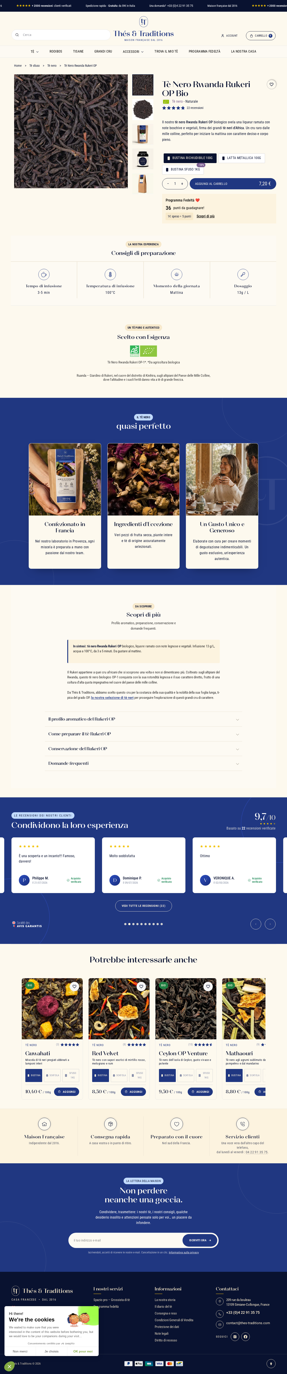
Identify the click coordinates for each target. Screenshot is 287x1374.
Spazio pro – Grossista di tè (111, 1300)
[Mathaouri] (252, 1008)
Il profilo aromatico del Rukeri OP (81, 719)
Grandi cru (103, 51)
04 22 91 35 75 (257, 1152)
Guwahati (37, 1053)
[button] (9, 1366)
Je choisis (52, 1351)
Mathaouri (239, 1053)
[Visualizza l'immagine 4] (142, 159)
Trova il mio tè (166, 51)
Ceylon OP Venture (183, 1053)
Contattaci (227, 1289)
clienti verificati (43, 5)
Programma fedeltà (204, 51)
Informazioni (168, 1289)
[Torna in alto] (271, 1363)
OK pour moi (83, 1351)
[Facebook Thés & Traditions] (245, 1336)
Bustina (35, 1075)
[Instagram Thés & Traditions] (235, 1336)
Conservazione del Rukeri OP (77, 748)
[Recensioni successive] (270, 924)
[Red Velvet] (119, 1008)
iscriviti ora (198, 1240)
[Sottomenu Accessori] (142, 51)
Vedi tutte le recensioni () (143, 905)
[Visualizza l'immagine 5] (142, 183)
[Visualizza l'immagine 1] (142, 84)
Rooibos (56, 51)
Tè (32, 52)
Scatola (54, 1075)
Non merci (20, 1351)
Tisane (78, 51)
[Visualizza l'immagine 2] (142, 109)
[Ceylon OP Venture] (185, 1008)
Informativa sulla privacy (184, 1252)
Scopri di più (206, 216)
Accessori (131, 52)
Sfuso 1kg (72, 1075)
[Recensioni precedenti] (255, 924)
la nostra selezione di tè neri (112, 698)
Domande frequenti (68, 763)
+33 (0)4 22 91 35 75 (180, 5)
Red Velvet (105, 1053)
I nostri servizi (108, 1289)
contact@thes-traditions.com (248, 1323)
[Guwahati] (52, 1008)
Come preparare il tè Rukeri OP (79, 734)
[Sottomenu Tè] (37, 51)
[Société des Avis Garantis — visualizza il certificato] (26, 924)
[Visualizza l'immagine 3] (142, 134)
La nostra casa (243, 51)
